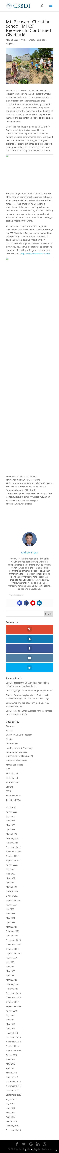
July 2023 (10, 816)
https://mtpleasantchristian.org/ (35, 253)
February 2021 (12, 931)
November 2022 (13, 851)
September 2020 (13, 953)
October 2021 (12, 895)
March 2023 (11, 834)
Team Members (13, 795)
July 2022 (10, 869)
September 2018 (13, 1050)
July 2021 (10, 909)
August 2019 (11, 1010)
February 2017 (12, 1125)
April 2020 (10, 975)
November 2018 (13, 1041)
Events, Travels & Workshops (19, 748)
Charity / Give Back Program (19, 734)
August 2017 (11, 1099)
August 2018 (11, 1055)
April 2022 (10, 882)
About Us (10, 726)
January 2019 (12, 1033)
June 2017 (10, 1108)
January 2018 (12, 1077)
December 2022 (13, 847)
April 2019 (10, 1028)
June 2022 (10, 873)
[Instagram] (19, 603)
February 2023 (12, 838)
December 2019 (13, 993)
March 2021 (11, 926)
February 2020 (12, 984)
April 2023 (10, 829)
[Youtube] (32, 603)
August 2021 (11, 904)
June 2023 (10, 820)
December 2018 (13, 1037)
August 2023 (11, 811)
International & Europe (16, 760)
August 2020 (11, 957)
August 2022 (11, 864)
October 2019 (12, 1002)
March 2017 (11, 1121)
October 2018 (12, 1046)
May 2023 (10, 825)
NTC (8, 769)
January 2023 (12, 842)
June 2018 (10, 1059)
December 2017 (13, 1081)
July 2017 (10, 1103)
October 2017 (12, 1090)
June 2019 (10, 1019)
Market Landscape (14, 764)
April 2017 (10, 1117)
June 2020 (10, 966)
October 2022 (12, 856)
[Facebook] (26, 603)
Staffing (9, 786)
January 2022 (12, 891)
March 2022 (11, 887)
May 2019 (10, 1024)
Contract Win (12, 743)
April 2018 (10, 1068)
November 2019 (13, 997)
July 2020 (10, 962)
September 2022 (13, 860)
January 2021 (12, 935)
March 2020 (11, 979)
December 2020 (13, 940)
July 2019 (10, 1015)
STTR (8, 791)
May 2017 (10, 1112)
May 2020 (10, 971)
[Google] (31, 1144)
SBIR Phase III (12, 782)
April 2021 (10, 922)
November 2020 (13, 944)
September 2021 (13, 900)
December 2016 (13, 1130)
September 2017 (13, 1094)
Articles (24, 39)
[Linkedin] (39, 603)
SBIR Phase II (12, 778)
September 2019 (13, 1006)
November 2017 (13, 1086)
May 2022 (10, 878)
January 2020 (12, 988)
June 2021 (10, 913)
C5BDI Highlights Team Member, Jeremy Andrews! (29, 690)
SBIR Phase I (12, 773)
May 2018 (10, 1063)
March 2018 (11, 1072)
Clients (9, 739)
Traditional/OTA (13, 800)
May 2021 (10, 918)
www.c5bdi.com (16, 595)
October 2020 (12, 949)
